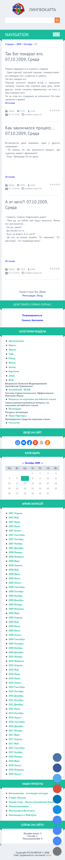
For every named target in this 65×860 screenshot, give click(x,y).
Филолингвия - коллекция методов (28, 793)
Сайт (11, 354)
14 (25, 483)
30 (40, 493)
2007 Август (15, 530)
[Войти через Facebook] (29, 442)
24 (48, 488)
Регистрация (28, 295)
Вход (40, 295)
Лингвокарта (42, 9)
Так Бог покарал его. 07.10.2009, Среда (24, 56)
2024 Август (15, 774)
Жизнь (12, 362)
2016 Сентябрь (17, 722)
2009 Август (15, 635)
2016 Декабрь (16, 726)
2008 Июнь (14, 574)
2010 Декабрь (16, 696)
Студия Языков (17, 797)
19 (9, 488)
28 (25, 493)
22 (33, 488)
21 (25, 488)
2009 (18, 44)
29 (33, 493)
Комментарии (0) (33, 114)
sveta (32, 111)
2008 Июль (14, 578)
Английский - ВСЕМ (20, 389)
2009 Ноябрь (16, 648)
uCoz (48, 855)
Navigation (17, 34)
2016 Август (15, 717)
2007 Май (14, 517)
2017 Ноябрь (16, 752)
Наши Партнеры (18, 415)
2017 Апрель (16, 739)
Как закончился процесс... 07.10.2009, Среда (29, 130)
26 (9, 493)
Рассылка (14, 422)
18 (56, 483)
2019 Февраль (16, 769)
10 (48, 478)
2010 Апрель (16, 665)
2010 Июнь (14, 674)
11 (56, 478)
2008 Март (14, 561)
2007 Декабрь (16, 548)
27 (17, 493)
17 (48, 483)
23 (40, 488)
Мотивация (15, 408)
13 (17, 483)
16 (40, 483)
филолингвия (16, 341)
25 (56, 488)
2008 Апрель (16, 565)
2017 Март (14, 735)
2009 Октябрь (16, 643)
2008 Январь (16, 552)
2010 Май (14, 669)
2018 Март (14, 761)
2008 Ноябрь (16, 596)
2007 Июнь (14, 522)
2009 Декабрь (16, 652)
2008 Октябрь (16, 591)
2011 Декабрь (16, 704)
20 (17, 488)
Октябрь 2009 (32, 463)
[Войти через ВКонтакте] (23, 442)
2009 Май (14, 622)
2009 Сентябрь (17, 639)
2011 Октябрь (16, 700)
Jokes (12, 375)
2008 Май (14, 569)
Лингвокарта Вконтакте (22, 810)
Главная (9, 44)
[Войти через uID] (17, 442)
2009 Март (14, 613)
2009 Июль (14, 630)
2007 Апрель (16, 513)
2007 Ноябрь (16, 543)
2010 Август (15, 682)
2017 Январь (16, 730)
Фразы (12, 349)
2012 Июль (14, 709)
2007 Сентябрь (17, 535)
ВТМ (11, 380)
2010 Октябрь (16, 691)
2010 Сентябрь (17, 687)
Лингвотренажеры (19, 806)
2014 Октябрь (16, 713)
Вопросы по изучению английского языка (32, 399)
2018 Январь (16, 756)
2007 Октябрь (16, 539)
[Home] (18, 10)
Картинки (14, 371)
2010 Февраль (16, 661)
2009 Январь (16, 604)
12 (9, 483)
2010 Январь (16, 656)
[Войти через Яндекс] (35, 442)
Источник (10, 103)
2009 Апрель (16, 617)
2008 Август (15, 583)
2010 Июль (14, 678)
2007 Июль (14, 526)
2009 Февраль (16, 609)
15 (33, 483)
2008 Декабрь (16, 600)
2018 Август (15, 765)
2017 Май (14, 743)
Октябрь (28, 44)
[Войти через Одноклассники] (47, 442)
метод (12, 367)
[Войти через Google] (41, 442)
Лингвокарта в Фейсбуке (22, 815)
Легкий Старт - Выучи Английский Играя (31, 802)
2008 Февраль (16, 556)
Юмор (12, 111)
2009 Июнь (14, 626)
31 (48, 493)
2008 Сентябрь (17, 587)
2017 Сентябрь (17, 748)
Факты (12, 345)
